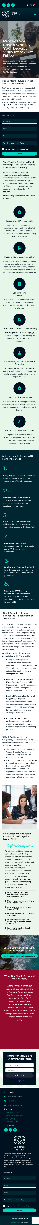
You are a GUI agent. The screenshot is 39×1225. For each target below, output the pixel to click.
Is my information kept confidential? (18, 929)
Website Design (16, 1222)
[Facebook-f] (4, 5)
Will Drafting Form (12, 1112)
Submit (19, 154)
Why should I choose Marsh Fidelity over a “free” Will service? (16, 895)
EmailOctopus (24, 1081)
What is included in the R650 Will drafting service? (20, 846)
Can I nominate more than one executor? (20, 902)
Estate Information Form (14, 1115)
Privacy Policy (10, 1118)
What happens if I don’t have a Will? (19, 908)
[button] (35, 14)
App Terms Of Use (12, 1121)
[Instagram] (13, 5)
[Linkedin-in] (8, 5)
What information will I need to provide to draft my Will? (18, 922)
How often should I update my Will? (20, 914)
